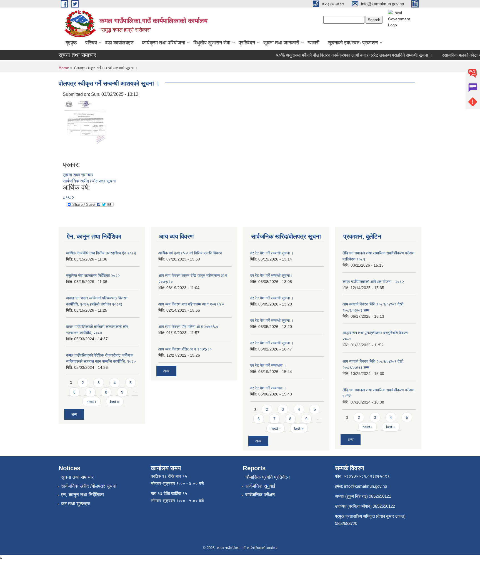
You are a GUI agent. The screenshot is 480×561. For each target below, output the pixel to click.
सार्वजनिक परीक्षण (260, 494)
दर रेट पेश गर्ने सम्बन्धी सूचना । (271, 298)
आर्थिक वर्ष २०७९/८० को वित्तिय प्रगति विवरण (190, 253)
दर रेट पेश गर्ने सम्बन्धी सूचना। (271, 275)
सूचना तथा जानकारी (281, 43)
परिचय (91, 43)
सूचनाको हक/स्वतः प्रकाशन (353, 43)
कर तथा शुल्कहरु (75, 503)
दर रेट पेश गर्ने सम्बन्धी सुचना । (271, 253)
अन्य (74, 414)
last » (114, 401)
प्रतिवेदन (247, 43)
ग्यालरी (313, 43)
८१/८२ (68, 197)
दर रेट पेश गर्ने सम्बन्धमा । (268, 365)
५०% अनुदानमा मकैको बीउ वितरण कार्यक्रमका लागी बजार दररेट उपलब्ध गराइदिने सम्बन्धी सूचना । (349, 55)
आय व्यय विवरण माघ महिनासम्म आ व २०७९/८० (191, 304)
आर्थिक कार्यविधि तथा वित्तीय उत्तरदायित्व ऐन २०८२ (101, 253)
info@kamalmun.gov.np (365, 486)
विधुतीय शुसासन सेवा (211, 43)
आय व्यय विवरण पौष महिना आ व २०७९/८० (188, 326)
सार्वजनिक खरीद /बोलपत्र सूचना (88, 486)
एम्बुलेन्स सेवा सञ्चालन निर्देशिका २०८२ (93, 275)
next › (91, 401)
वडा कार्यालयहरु (119, 43)
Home (64, 68)
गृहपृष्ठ (71, 43)
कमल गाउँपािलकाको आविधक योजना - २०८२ (373, 281)
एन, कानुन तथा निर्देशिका (82, 494)
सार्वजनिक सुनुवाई (260, 486)
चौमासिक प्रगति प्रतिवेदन (267, 477)
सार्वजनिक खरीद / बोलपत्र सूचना (89, 181)
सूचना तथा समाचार (78, 174)
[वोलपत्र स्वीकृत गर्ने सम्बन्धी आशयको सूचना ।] (85, 129)
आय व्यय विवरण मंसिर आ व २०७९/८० (185, 349)
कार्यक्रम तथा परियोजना (163, 43)
